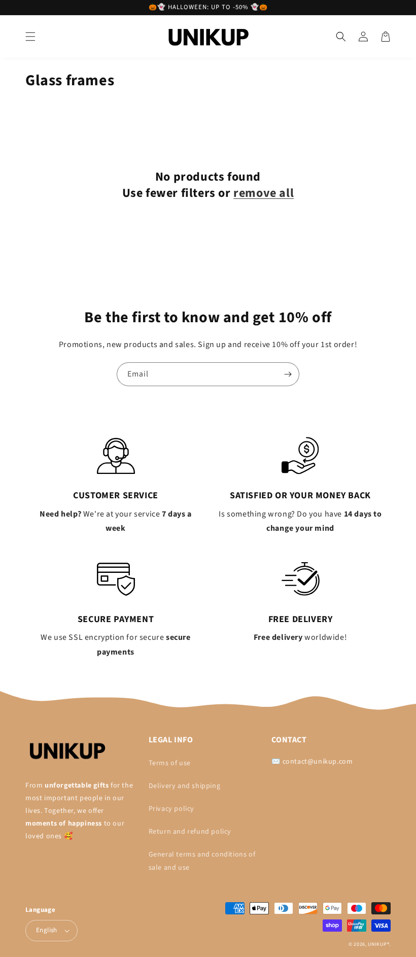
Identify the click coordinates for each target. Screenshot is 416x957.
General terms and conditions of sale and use (202, 860)
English (46, 930)
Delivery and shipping (185, 786)
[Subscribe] (287, 374)
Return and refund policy (190, 832)
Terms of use (170, 763)
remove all (263, 193)
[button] (30, 36)
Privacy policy (171, 809)
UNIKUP (377, 944)
